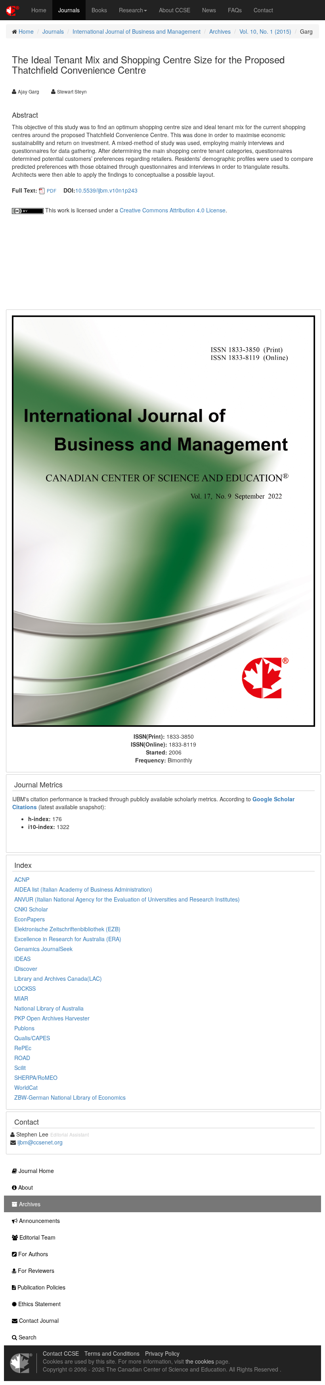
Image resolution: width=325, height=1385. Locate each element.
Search (26, 1337)
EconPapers (29, 919)
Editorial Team (36, 1237)
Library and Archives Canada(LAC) (58, 978)
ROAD (22, 1058)
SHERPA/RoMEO (35, 1077)
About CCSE (174, 10)
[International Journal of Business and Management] (163, 520)
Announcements (38, 1221)
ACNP (21, 879)
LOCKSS (25, 988)
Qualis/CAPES (32, 1038)
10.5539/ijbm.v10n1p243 (106, 190)
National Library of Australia (49, 1008)
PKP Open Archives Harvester (52, 1018)
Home (38, 10)
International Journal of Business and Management (137, 31)
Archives (220, 31)
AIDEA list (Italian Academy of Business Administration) (83, 889)
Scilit (20, 1068)
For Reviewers (35, 1270)
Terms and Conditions (112, 1353)
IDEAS (22, 959)
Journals (69, 10)
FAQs (235, 10)
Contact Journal (38, 1320)
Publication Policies (40, 1287)
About (25, 1187)
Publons (24, 1028)
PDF (51, 190)
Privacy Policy (162, 1353)
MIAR (21, 998)
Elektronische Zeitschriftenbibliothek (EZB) (67, 929)
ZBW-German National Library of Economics (70, 1097)
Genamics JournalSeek (43, 949)
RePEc (22, 1048)
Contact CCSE (61, 1353)
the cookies (199, 1361)
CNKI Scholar (31, 909)
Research (131, 10)
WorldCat (26, 1087)
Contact (263, 10)
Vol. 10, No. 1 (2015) (265, 31)
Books (99, 10)
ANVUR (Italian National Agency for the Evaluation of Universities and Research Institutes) (127, 899)
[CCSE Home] (12, 10)
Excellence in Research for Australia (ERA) (67, 939)
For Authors (32, 1254)
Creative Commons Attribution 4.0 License (173, 210)
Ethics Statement (39, 1304)
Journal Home (35, 1171)
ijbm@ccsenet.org (40, 1142)
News (209, 10)
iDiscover (25, 968)
